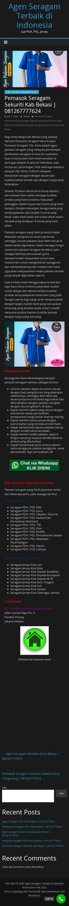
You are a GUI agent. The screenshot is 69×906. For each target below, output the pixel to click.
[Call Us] (61, 898)
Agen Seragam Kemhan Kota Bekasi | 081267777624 (30, 756)
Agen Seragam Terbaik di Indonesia (34, 15)
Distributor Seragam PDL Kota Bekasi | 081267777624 (32, 826)
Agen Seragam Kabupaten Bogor (21, 92)
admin (26, 116)
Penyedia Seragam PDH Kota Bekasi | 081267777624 (31, 840)
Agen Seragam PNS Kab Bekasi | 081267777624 (28, 821)
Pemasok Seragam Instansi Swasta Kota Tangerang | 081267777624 (30, 775)
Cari (4, 787)
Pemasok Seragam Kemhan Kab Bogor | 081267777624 (32, 845)
